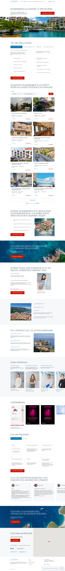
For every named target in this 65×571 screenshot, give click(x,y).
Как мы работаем (32, 562)
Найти (51, 93)
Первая (27, 203)
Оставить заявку (16, 451)
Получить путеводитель (17, 256)
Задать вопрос (15, 540)
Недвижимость (25, 1)
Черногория (30, 1)
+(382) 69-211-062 (51, 1)
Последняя (37, 203)
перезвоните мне (20, 548)
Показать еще (32, 200)
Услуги (21, 1)
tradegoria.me (14, 563)
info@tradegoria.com (22, 551)
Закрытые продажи (35, 1)
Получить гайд (15, 521)
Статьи (40, 1)
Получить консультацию (47, 13)
